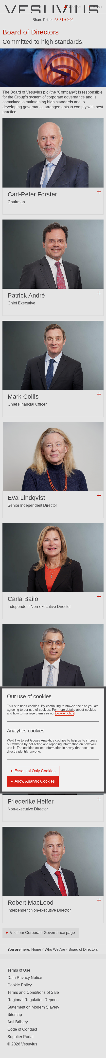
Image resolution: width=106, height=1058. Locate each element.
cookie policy (64, 713)
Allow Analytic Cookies (35, 781)
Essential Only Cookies (35, 771)
